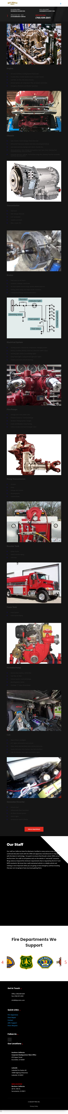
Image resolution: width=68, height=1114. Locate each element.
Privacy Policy (34, 1106)
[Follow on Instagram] (14, 1040)
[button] (2, 962)
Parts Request (12, 1026)
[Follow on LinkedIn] (19, 1040)
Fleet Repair (12, 1017)
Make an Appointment (34, 829)
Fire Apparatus (13, 1015)
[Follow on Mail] (24, 1040)
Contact (10, 1020)
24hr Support (12, 1023)
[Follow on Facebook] (10, 1040)
